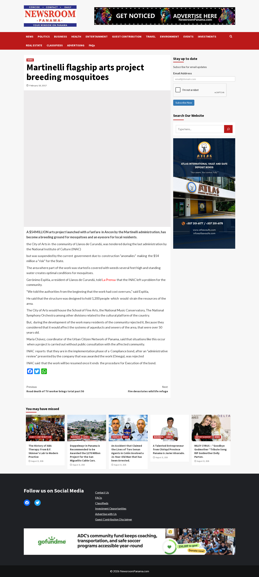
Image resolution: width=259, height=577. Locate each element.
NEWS (29, 36)
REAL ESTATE (34, 45)
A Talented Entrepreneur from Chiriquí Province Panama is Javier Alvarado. (169, 449)
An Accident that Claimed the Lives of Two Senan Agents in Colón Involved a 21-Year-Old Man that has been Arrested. (127, 453)
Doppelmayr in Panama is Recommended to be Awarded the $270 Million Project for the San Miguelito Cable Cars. (85, 453)
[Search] (231, 36)
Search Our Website (188, 115)
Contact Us (102, 492)
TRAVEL (151, 36)
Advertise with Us (106, 514)
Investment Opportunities (110, 508)
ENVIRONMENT (169, 36)
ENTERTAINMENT (97, 36)
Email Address (182, 73)
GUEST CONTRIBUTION (126, 36)
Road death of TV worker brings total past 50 (55, 389)
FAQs (92, 45)
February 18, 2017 (38, 85)
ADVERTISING (75, 45)
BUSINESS (60, 36)
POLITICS (44, 36)
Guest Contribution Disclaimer (113, 519)
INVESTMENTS (207, 36)
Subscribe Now (183, 102)
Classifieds (101, 503)
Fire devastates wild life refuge (148, 389)
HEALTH (76, 36)
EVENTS (188, 36)
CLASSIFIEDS (55, 45)
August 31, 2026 (37, 461)
